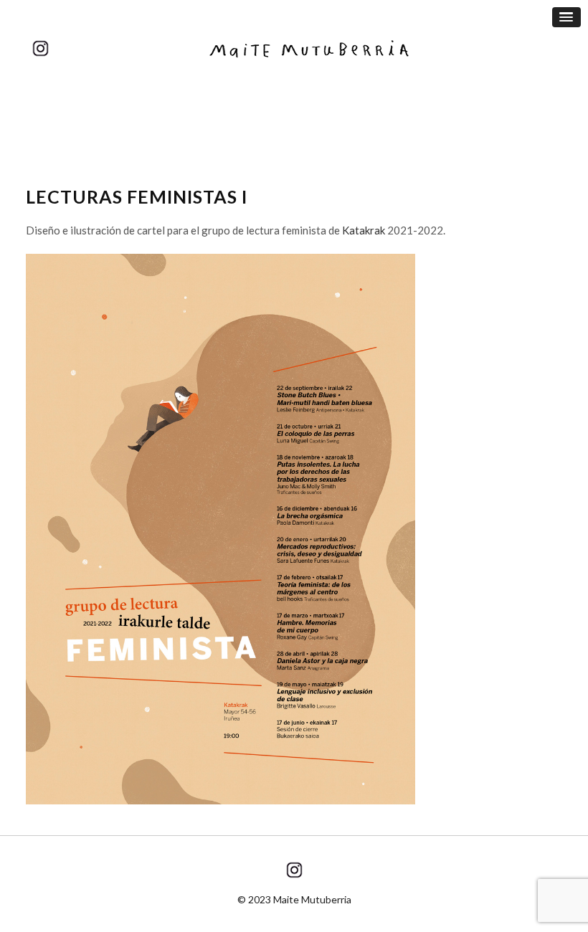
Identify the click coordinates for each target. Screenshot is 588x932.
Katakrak (363, 230)
